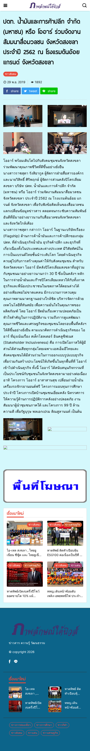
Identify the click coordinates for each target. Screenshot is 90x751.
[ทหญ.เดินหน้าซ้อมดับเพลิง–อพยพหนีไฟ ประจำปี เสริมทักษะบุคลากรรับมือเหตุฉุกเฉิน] (65, 574)
